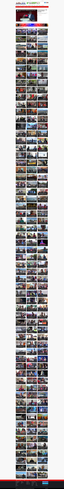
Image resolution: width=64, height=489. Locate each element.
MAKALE (40, 5)
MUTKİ (34, 5)
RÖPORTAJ (42, 5)
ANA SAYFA (17, 8)
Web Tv (19, 8)
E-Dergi (25, 480)
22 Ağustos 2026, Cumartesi (18, 0)
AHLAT (26, 5)
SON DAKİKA (17, 5)
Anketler (28, 0)
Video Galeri (21, 480)
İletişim (37, 480)
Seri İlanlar (26, 0)
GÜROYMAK (29, 5)
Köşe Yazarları (17, 485)
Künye (30, 0)
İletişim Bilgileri (22, 482)
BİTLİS (20, 5)
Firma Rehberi (23, 0)
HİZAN (32, 5)
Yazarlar (28, 480)
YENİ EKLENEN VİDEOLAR (19, 27)
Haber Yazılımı (46, 488)
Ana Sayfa (18, 480)
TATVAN (37, 5)
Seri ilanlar (17, 483)
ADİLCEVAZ (23, 5)
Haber (21, 8)
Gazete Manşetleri (33, 480)
